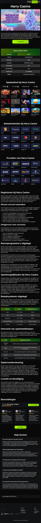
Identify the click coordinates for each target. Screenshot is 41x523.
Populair (4, 86)
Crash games (24, 86)
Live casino (14, 86)
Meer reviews (20, 427)
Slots (35, 86)
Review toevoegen (33, 404)
